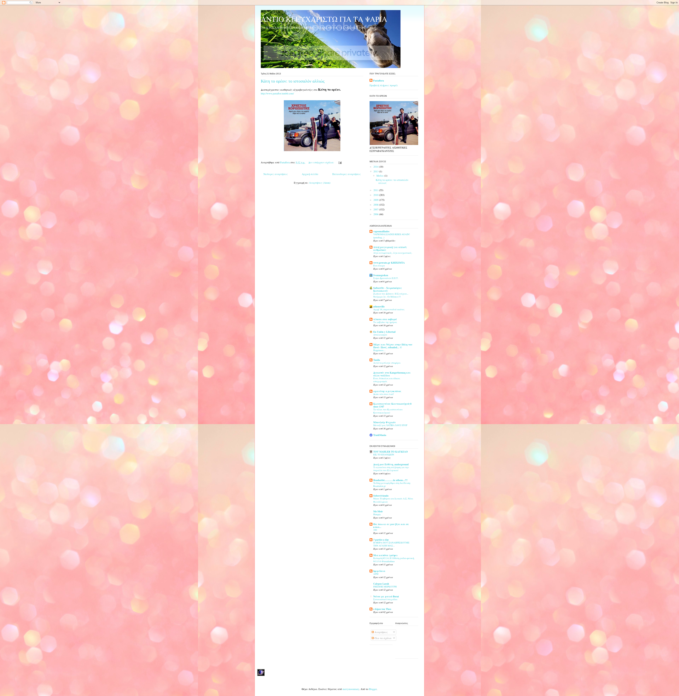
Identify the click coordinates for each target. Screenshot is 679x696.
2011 (376, 190)
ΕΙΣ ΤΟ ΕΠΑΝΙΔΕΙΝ (383, 454)
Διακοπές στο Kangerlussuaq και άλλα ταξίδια (392, 374)
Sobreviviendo (380, 495)
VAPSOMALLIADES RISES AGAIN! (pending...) (391, 236)
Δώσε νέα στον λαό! (383, 394)
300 (375, 529)
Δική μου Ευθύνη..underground (391, 464)
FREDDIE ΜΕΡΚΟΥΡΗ (385, 586)
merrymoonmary (351, 689)
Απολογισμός (380, 334)
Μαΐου (380, 175)
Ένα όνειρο (379, 265)
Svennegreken (380, 275)
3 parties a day (381, 539)
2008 (376, 204)
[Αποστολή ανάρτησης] (339, 162)
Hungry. (377, 514)
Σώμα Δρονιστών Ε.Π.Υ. (385, 278)
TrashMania (379, 435)
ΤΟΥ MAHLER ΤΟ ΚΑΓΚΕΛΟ (390, 451)
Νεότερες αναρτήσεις (275, 174)
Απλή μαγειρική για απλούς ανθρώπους (390, 248)
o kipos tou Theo (382, 609)
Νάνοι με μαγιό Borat (386, 596)
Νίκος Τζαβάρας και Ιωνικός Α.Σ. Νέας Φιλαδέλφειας (393, 500)
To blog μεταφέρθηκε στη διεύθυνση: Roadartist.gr (392, 484)
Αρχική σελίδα (310, 174)
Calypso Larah (381, 584)
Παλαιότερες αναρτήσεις (346, 174)
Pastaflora (378, 80)
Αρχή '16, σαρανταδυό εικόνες (389, 309)
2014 (376, 166)
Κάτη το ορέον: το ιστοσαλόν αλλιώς (293, 81)
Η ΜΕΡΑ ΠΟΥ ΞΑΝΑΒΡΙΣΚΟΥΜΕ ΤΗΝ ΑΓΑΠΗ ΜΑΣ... (391, 544)
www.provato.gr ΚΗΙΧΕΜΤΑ (389, 262)
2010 (376, 195)
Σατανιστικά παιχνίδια (385, 599)
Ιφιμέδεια (379, 571)
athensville (379, 306)
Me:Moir (378, 511)
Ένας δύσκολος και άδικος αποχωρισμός (386, 380)
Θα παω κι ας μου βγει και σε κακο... (391, 525)
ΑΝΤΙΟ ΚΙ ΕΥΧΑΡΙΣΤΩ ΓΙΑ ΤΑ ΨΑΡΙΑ (324, 19)
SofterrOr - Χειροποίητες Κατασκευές (387, 289)
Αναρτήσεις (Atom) (319, 182)
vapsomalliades (381, 231)
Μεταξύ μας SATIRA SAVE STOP (390, 425)
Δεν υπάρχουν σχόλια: (321, 162)
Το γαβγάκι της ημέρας (385, 322)
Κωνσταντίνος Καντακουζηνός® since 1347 (392, 405)
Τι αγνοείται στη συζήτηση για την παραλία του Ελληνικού (391, 469)
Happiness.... (379, 350)
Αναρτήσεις (381, 632)
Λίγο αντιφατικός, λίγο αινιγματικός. (392, 252)
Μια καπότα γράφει (385, 555)
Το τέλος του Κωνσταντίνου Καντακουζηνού (388, 411)
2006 (376, 214)
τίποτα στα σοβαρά (385, 319)
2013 (376, 171)
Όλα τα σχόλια (382, 638)
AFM (375, 573)
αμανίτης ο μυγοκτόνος (387, 391)
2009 (376, 200)
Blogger (373, 689)
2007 (376, 209)
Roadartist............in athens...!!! (390, 480)
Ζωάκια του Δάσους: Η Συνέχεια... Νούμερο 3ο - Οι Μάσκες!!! (390, 295)
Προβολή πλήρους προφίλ (384, 85)
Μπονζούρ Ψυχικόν (384, 422)
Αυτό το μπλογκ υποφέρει (387, 362)
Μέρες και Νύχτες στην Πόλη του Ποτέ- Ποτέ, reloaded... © (392, 346)
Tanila (376, 360)
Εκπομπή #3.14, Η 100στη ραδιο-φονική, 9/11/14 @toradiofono (393, 560)
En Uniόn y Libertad (384, 332)
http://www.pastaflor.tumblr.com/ (277, 93)
